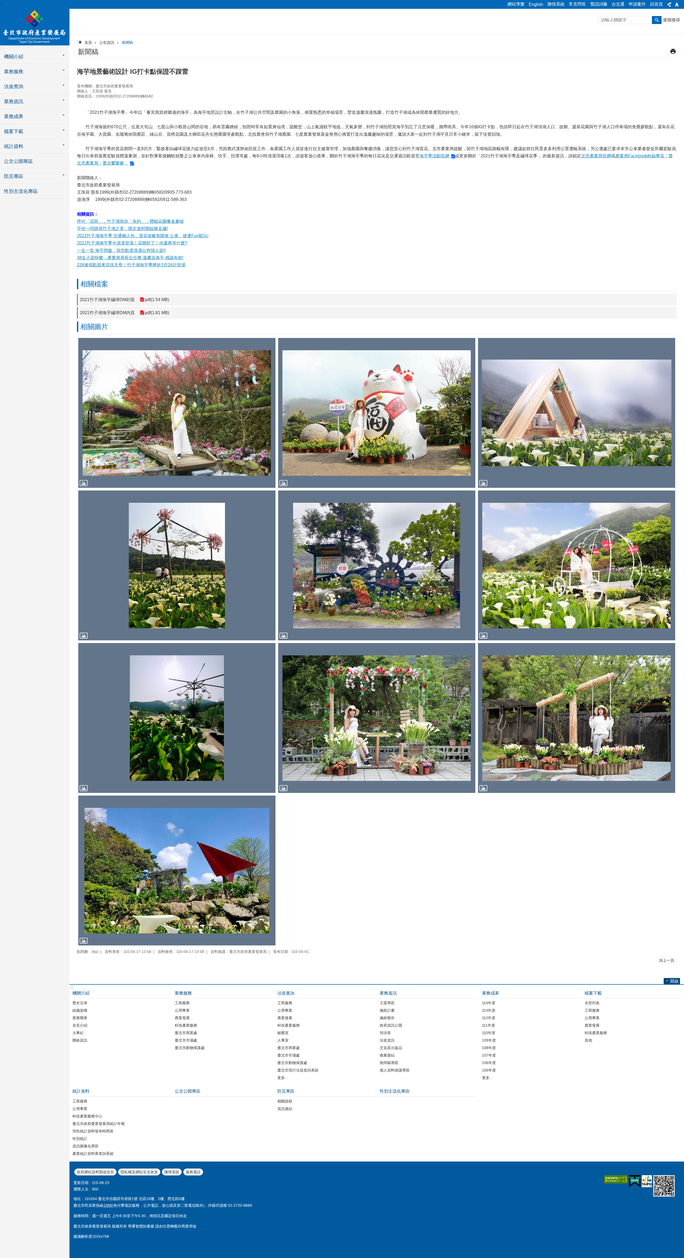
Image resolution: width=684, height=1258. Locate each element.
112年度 (488, 1018)
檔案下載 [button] (13, 131)
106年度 (489, 1063)
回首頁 (656, 4)
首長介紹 (79, 1025)
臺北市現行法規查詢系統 (297, 1070)
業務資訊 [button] (13, 101)
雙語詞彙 (598, 4)
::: (5, 3)
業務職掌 (79, 1018)
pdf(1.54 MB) (157, 299)
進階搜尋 (671, 20)
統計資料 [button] (13, 146)
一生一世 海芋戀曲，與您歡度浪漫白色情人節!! (121, 250)
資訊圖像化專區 (85, 1146)
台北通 (618, 4)
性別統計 (79, 1138)
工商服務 (182, 1003)
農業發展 (182, 1018)
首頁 (88, 42)
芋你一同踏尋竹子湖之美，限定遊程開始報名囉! (122, 228)
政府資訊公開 (391, 1025)
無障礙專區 (389, 1063)
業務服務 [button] (13, 71)
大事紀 (78, 1033)
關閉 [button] (669, 4)
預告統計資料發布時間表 (93, 1131)
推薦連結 (387, 1055)
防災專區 (285, 1091)
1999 (107, 1205)
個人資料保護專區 (395, 1070)
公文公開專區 (18, 161)
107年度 (489, 1055)
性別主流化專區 (21, 191)
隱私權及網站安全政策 (139, 1172)
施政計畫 (387, 1010)
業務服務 (183, 993)
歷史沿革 (79, 1003)
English (536, 4)
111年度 (488, 1025)
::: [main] (78, 41)
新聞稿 (127, 42)
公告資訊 (106, 42)
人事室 (283, 1040)
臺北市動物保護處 (190, 1048)
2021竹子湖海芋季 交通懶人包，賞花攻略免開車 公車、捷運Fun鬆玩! (142, 235)
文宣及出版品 (391, 1048)
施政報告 (387, 1018)
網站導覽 (515, 4)
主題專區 (387, 1003)
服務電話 (193, 1172)
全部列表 (592, 1003)
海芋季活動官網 (434, 156)
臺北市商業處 (186, 1033)
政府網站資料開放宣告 (95, 1172)
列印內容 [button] (673, 51)
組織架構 (79, 1010)
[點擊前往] (176, 413)
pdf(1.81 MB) (157, 312)
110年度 (488, 1033)
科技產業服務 (186, 1025)
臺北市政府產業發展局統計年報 (98, 1123)
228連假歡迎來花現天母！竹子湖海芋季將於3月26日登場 (131, 265)
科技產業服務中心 (87, 1116)
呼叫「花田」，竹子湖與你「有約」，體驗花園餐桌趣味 (130, 221)
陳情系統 (556, 4)
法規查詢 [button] (13, 86)
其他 (588, 1040)
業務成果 (490, 993)
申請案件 (637, 4)
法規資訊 (387, 1040)
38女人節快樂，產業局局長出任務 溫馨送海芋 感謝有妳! (130, 257)
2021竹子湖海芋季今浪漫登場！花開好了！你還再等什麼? (132, 243)
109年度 (489, 1040)
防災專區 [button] (13, 176)
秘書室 (283, 1033)
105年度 (489, 1070)
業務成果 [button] (13, 116)
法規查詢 (285, 993)
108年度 (489, 1048)
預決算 (385, 1033)
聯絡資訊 (79, 1040)
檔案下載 (593, 993)
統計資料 (81, 1091)
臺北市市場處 (186, 1040)
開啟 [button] (674, 981)
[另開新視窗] (616, 1179)
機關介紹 (81, 993)
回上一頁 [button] (666, 960)
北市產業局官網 (596, 156)
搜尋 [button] (657, 20)
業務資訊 (388, 993)
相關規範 (284, 1101)
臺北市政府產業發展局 (34, 26)
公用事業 (182, 1010)
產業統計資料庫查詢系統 (93, 1153)
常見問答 (577, 4)
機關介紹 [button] (13, 56)
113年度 (488, 1010)
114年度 (488, 1003)
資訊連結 (284, 1109)
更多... (282, 1078)
